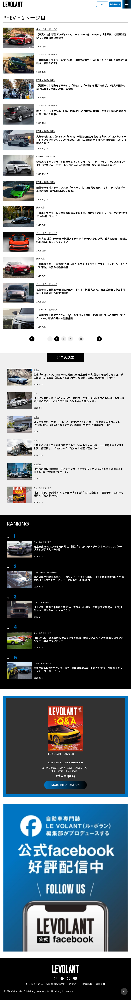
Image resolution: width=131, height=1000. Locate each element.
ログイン (102, 4)
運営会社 (100, 984)
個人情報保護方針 (56, 984)
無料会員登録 (115, 4)
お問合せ (74, 984)
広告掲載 (87, 984)
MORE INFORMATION (65, 785)
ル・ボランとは (34, 984)
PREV (31, 338)
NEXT (99, 338)
